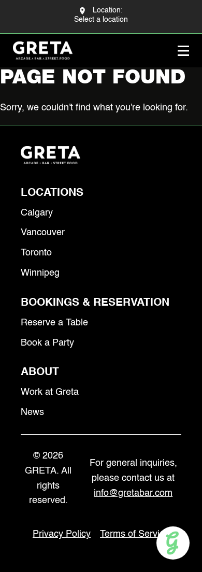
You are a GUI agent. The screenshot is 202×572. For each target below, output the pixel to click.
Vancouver (43, 232)
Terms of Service (134, 534)
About (40, 372)
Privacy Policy (62, 534)
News (32, 412)
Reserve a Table (54, 322)
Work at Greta (50, 392)
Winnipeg (40, 273)
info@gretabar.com (133, 493)
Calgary (37, 213)
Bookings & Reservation (95, 302)
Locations (52, 193)
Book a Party (47, 343)
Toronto (36, 253)
